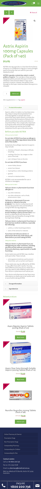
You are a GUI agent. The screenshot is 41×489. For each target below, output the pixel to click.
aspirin (23, 100)
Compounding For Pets (11, 453)
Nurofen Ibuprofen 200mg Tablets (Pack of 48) (20, 411)
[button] (34, 20)
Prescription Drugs (9, 438)
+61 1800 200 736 (14, 462)
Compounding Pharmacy (11, 445)
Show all (34, 12)
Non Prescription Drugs (11, 442)
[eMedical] (14, 3)
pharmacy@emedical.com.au (19, 468)
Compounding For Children (12, 449)
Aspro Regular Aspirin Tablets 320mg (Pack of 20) (21, 327)
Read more (20, 337)
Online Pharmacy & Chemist (12, 434)
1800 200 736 (21, 487)
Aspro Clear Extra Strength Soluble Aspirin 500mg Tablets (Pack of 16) (20, 369)
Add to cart (15, 93)
